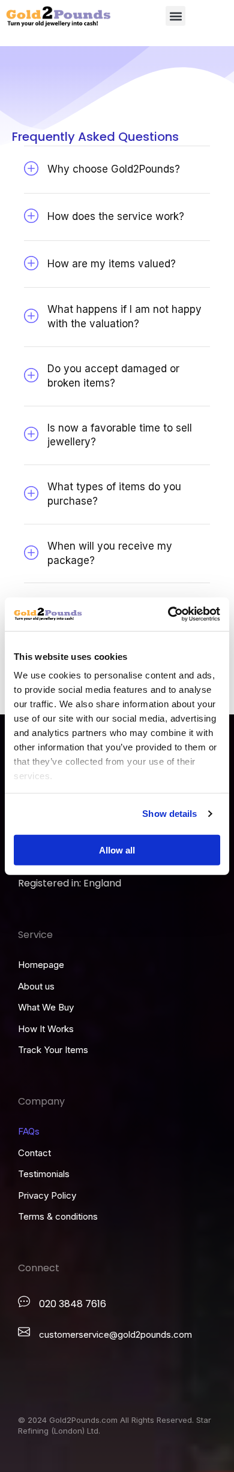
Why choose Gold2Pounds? (113, 169)
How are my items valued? (111, 264)
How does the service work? (115, 216)
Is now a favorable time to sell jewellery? (119, 435)
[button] (175, 16)
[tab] (117, 169)
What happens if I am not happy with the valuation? (124, 316)
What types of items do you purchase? (114, 494)
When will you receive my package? (109, 553)
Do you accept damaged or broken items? (113, 376)
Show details (169, 814)
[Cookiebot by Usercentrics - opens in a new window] (168, 614)
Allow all (117, 849)
